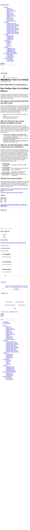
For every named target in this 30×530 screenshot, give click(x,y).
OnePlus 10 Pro (10, 35)
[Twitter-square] (7, 297)
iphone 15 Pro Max (11, 20)
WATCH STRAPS (8, 58)
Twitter (6, 192)
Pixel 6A (9, 43)
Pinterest (15, 192)
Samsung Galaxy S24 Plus (13, 32)
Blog (15, 308)
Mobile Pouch (10, 54)
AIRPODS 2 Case (11, 49)
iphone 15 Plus (10, 18)
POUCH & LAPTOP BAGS (10, 53)
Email (18, 192)
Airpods (6, 47)
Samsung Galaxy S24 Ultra (13, 33)
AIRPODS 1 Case (11, 48)
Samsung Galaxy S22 (11, 23)
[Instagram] (10, 297)
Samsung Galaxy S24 (11, 30)
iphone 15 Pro (10, 19)
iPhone (6, 7)
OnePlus (6, 34)
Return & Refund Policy (10, 305)
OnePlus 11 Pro (10, 38)
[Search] (14, 65)
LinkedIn (11, 192)
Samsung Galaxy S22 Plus (13, 24)
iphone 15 (9, 17)
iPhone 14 (9, 12)
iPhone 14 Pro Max (11, 15)
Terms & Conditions (19, 301)
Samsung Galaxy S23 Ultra (13, 29)
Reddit (21, 192)
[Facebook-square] (3, 297)
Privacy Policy (9, 301)
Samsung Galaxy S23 (11, 27)
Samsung (6, 22)
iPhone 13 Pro (10, 9)
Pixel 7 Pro (9, 45)
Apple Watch (10, 59)
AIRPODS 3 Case (11, 50)
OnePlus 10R (10, 37)
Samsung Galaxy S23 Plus (13, 28)
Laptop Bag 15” (10, 55)
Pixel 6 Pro (9, 42)
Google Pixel (7, 40)
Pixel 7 (8, 44)
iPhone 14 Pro (10, 14)
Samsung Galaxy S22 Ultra (13, 25)
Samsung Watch (10, 60)
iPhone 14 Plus (10, 13)
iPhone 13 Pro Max (11, 10)
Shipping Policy (21, 305)
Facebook (3, 192)
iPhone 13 (9, 8)
